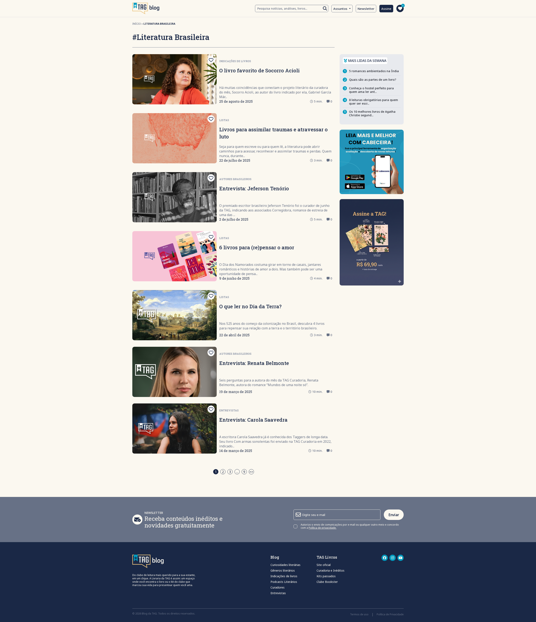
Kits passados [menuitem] (326, 576)
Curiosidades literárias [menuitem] (285, 565)
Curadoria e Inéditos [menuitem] (330, 570)
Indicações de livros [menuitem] (284, 576)
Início (136, 24)
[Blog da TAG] (145, 8)
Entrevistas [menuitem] (278, 593)
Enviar (393, 514)
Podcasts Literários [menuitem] (284, 582)
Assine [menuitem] (386, 8)
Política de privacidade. (322, 528)
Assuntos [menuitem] (340, 8)
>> (251, 472)
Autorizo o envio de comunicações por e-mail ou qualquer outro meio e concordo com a (350, 526)
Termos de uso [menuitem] (359, 614)
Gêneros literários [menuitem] (283, 570)
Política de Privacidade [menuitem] (390, 614)
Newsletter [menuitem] (366, 8)
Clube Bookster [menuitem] (327, 582)
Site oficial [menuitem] (324, 565)
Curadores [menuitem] (278, 587)
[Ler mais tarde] (211, 60)
